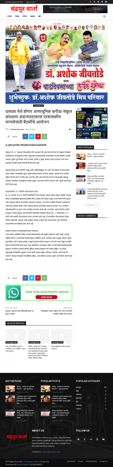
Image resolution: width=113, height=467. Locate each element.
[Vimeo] (102, 2)
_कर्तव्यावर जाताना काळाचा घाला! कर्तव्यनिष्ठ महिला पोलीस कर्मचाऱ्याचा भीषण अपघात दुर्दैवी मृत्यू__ (97, 167)
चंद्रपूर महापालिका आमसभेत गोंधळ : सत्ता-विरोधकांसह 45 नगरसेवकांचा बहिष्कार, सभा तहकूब (25, 414)
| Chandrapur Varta (30, 461)
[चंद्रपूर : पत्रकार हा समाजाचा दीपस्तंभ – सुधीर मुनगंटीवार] (80, 156)
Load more (91, 205)
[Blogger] (78, 439)
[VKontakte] (103, 439)
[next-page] (11, 364)
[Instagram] (94, 2)
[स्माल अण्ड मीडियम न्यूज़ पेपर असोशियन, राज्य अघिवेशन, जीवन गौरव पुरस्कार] (16, 336)
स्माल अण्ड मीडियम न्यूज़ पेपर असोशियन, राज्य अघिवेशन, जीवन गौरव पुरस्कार (15, 348)
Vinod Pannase (17, 129)
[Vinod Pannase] (7, 129)
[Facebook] (90, 2)
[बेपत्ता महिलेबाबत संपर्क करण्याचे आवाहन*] (61, 336)
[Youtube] (105, 2)
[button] (104, 16)
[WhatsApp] (44, 136)
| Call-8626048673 (35, 464)
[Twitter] (98, 2)
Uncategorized (38, 105)
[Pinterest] (38, 136)
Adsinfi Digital (22, 464)
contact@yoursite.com (51, 452)
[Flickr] (90, 439)
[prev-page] (7, 364)
